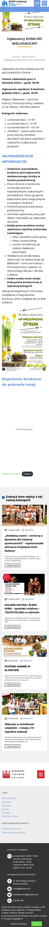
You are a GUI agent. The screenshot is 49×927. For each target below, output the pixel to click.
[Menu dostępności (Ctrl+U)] (37, 3)
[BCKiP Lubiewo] (14, 3)
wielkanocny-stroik (11, 474)
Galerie (5, 809)
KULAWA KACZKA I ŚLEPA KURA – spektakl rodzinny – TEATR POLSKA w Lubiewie (22, 609)
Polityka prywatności (12, 829)
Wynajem (6, 802)
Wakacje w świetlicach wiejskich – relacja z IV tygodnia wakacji (19, 728)
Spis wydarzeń (9, 798)
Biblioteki (6, 805)
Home (16, 57)
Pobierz (27, 474)
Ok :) (37, 924)
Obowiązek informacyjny (13, 832)
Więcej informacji (18, 924)
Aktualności (28, 57)
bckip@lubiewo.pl (21, 888)
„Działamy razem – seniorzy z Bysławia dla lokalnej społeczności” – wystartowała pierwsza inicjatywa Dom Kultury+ (24, 543)
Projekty (6, 813)
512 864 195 (18, 900)
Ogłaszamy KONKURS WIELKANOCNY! (24, 60)
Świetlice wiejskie (10, 816)
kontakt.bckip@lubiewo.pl (25, 894)
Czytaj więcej (12, 565)
